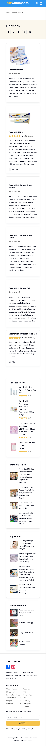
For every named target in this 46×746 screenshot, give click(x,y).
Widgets (9, 701)
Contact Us (10, 704)
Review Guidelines (13, 695)
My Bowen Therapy (26, 623)
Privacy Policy (28, 695)
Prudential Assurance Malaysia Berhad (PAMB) (26, 612)
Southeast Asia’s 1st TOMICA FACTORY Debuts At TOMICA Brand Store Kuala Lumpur (26, 518)
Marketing (26, 701)
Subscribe (23, 723)
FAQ (24, 692)
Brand (25, 698)
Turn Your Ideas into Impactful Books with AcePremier (26, 505)
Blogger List (10, 692)
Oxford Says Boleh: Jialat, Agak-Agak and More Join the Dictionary (27, 589)
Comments (20, 3)
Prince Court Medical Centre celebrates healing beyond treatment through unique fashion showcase (26, 475)
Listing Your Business (27, 705)
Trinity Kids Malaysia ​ (26, 633)
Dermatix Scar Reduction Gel (23, 334)
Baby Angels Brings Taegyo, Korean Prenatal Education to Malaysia (26, 545)
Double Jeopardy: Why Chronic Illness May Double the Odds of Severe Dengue (27, 558)
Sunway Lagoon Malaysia (24, 642)
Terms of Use (11, 698)
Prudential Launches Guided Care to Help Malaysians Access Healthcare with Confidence (26, 492)
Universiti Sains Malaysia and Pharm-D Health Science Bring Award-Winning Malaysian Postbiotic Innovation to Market (27, 573)
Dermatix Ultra (16, 70)
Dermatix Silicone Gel (19, 288)
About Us (26, 689)
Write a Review (11, 689)
